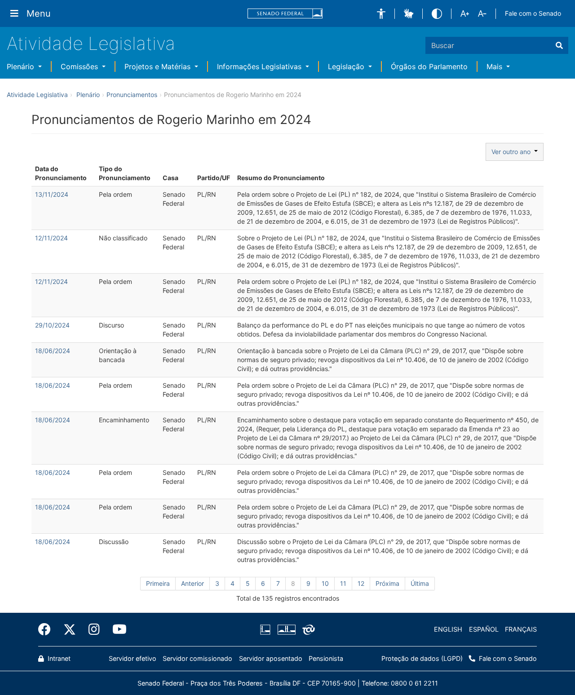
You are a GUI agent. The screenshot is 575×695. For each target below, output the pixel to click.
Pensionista (326, 658)
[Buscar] (559, 45)
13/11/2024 (51, 194)
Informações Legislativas (260, 66)
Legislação (347, 66)
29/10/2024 (52, 325)
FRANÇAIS (521, 629)
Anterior (192, 583)
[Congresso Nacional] (286, 629)
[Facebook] (47, 629)
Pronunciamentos (131, 94)
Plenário (21, 66)
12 (361, 583)
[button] (381, 14)
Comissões (80, 66)
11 (343, 583)
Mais (495, 66)
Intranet (58, 658)
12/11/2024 (51, 238)
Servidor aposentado (270, 658)
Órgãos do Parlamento (429, 66)
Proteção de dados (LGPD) (422, 658)
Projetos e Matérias (158, 66)
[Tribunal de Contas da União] (307, 629)
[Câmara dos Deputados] (267, 629)
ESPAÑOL (484, 629)
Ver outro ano (512, 151)
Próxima (387, 583)
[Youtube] (116, 629)
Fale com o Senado (533, 13)
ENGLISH (448, 629)
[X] (69, 629)
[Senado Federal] (285, 14)
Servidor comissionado (197, 658)
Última (420, 583)
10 (325, 583)
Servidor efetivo (132, 658)
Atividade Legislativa (91, 43)
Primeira (158, 583)
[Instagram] (94, 629)
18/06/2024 (52, 350)
